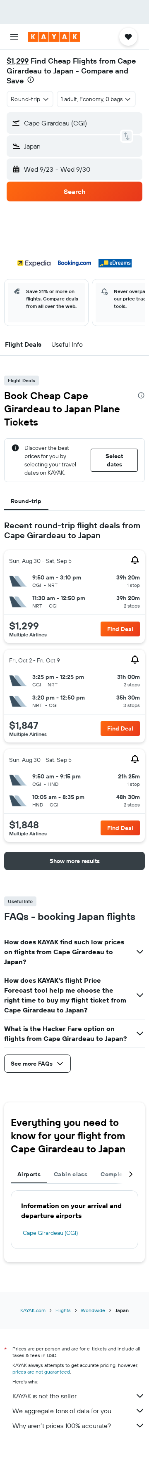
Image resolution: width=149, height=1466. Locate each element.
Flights (63, 1310)
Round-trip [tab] (26, 501)
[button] (14, 37)
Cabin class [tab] (70, 1174)
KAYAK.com (33, 1310)
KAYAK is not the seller (44, 1396)
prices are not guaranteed (41, 1372)
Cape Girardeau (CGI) (50, 1233)
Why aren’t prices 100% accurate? (61, 1425)
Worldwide (93, 1310)
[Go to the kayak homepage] (54, 37)
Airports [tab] (29, 1174)
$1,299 (18, 61)
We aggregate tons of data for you (61, 1411)
